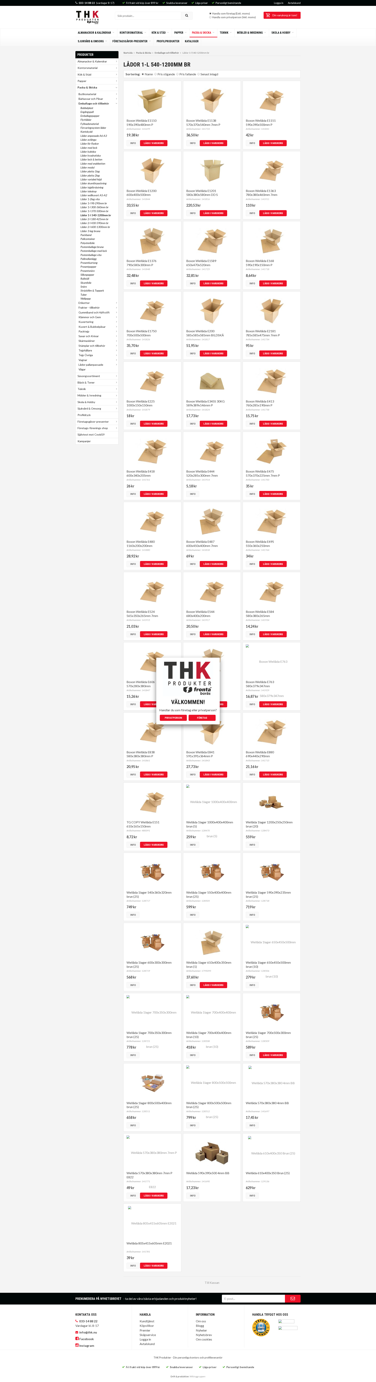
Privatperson (173, 717)
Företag (202, 717)
